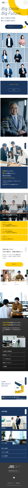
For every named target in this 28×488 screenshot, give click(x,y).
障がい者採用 (4, 448)
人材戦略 (5, 366)
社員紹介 (14, 264)
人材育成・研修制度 (7, 351)
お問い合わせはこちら (13, 470)
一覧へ (14, 89)
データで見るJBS (7, 358)
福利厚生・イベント (7, 355)
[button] (2, 275)
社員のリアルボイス (7, 362)
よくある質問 (4, 455)
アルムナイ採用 (4, 452)
